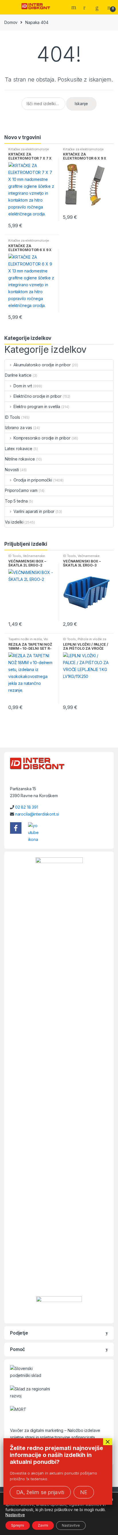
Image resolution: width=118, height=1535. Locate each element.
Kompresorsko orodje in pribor (41, 437)
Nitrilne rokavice (20, 458)
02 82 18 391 (26, 807)
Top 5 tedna (16, 501)
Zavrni (43, 1525)
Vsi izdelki (14, 522)
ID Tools (12, 417)
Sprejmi (17, 1525)
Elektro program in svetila (36, 406)
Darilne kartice (18, 375)
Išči (74, 7)
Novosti (12, 469)
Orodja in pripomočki (32, 479)
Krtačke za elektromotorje (28, 149)
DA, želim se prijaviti (40, 1492)
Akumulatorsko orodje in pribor (42, 364)
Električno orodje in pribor (37, 396)
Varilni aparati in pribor (33, 511)
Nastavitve (15, 1514)
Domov (10, 22)
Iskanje (81, 103)
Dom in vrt (22, 385)
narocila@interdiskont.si (37, 814)
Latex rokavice (18, 448)
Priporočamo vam (21, 490)
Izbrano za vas (18, 427)
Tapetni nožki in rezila (25, 639)
